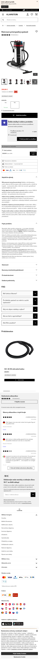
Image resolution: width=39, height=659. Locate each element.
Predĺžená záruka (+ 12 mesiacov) (17, 131)
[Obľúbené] (32, 14)
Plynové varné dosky (6, 554)
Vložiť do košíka (21, 115)
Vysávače (21, 25)
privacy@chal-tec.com (26, 503)
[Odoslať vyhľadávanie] (3, 20)
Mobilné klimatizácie (6, 521)
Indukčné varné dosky (7, 551)
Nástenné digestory (6, 547)
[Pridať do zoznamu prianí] (37, 31)
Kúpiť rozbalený (8, 150)
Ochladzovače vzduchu (7, 544)
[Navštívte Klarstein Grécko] (17, 613)
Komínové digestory (6, 531)
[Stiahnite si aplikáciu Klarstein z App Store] (6, 624)
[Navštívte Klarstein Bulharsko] (21, 608)
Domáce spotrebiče (11, 25)
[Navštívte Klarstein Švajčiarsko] (10, 604)
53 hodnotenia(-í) (14, 34)
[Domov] (4, 25)
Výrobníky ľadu (5, 538)
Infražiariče (4, 534)
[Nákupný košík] (36, 14)
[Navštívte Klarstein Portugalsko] (10, 613)
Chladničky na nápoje (6, 541)
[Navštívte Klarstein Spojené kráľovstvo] (24, 604)
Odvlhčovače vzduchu (7, 524)
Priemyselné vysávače (31, 25)
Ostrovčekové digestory (7, 528)
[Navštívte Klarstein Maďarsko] (6, 608)
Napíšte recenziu (20, 401)
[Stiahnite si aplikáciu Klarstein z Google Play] (18, 624)
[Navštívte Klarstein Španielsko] (21, 604)
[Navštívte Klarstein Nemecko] (2, 604)
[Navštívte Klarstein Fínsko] (24, 608)
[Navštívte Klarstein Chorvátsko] (13, 608)
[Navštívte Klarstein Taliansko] (17, 604)
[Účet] (28, 14)
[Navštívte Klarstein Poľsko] (10, 608)
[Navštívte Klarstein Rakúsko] (6, 604)
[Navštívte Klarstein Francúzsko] (13, 604)
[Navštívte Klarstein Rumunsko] (17, 608)
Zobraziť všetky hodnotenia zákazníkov (21, 468)
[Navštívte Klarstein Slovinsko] (13, 613)
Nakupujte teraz (5, 6)
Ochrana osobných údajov (9, 499)
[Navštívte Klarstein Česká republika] (2, 608)
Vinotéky (3, 518)
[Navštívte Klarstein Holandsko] (6, 613)
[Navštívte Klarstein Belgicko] (2, 613)
